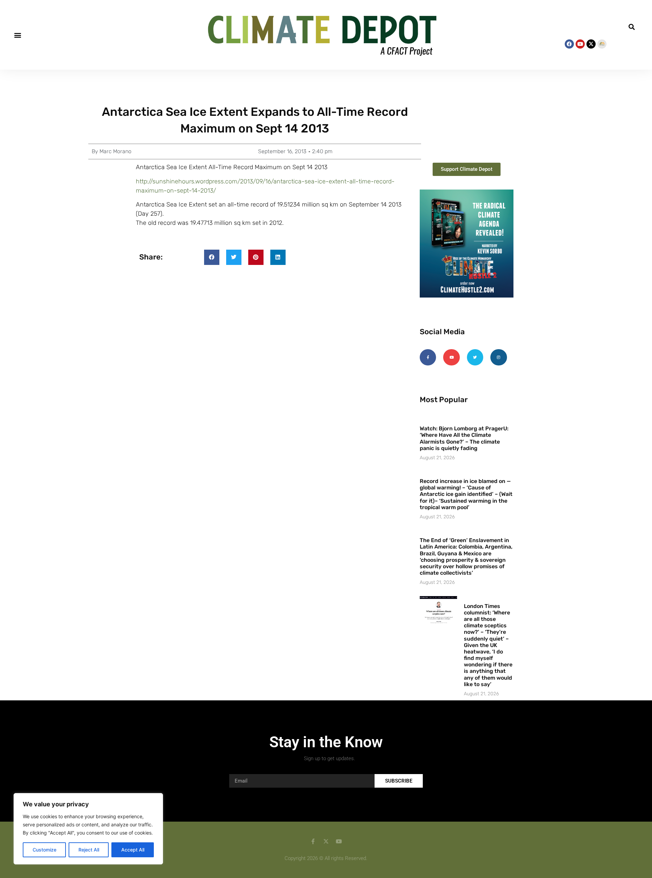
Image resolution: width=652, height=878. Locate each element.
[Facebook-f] (428, 357)
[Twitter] (475, 357)
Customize (44, 850)
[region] (88, 828)
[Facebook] (569, 44)
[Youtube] (580, 44)
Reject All (88, 850)
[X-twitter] (591, 44)
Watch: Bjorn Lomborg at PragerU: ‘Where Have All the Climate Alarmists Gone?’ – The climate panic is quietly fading (464, 438)
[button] (17, 34)
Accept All (132, 850)
